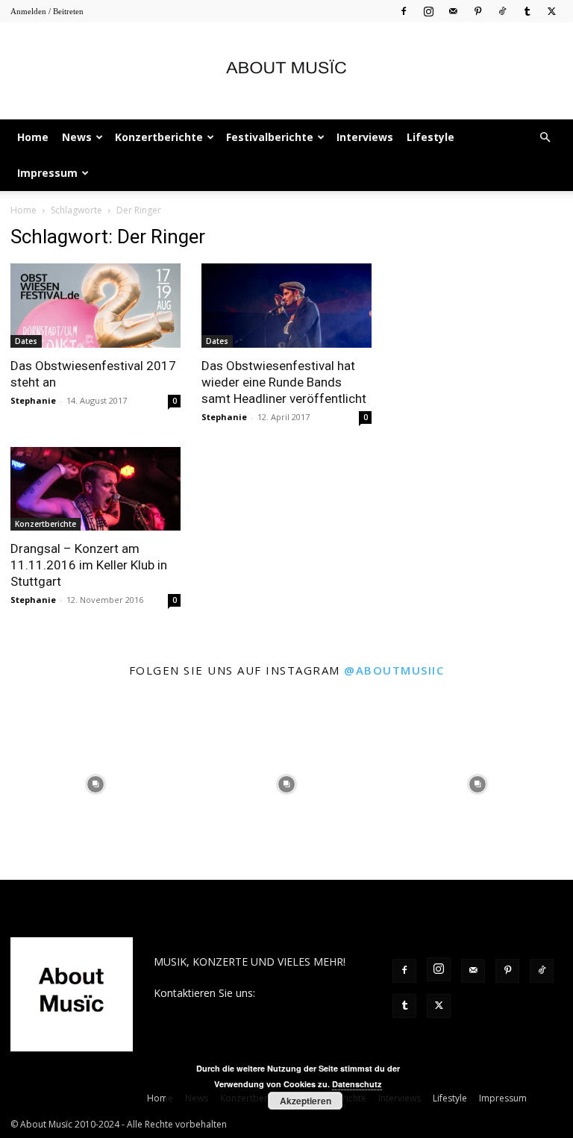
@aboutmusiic (394, 670)
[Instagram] (428, 11)
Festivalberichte (269, 137)
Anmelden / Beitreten (47, 11)
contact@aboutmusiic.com (218, 1008)
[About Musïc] (286, 71)
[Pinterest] (477, 11)
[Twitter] (551, 11)
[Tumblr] (527, 11)
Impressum (47, 173)
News (77, 137)
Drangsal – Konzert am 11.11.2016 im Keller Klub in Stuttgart (88, 565)
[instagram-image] (95, 784)
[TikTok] (502, 11)
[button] (545, 138)
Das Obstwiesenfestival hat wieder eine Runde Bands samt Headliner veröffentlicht (283, 382)
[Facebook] (403, 11)
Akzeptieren (305, 1100)
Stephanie (33, 400)
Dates (26, 341)
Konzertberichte (159, 137)
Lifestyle (430, 137)
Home (32, 137)
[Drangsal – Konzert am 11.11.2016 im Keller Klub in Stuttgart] (95, 489)
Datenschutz (357, 1083)
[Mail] (453, 11)
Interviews (364, 137)
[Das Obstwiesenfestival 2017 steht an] (95, 305)
